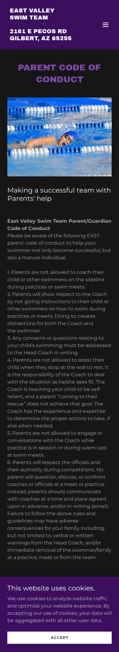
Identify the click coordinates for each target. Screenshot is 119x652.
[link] (41, 38)
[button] (105, 25)
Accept (59, 637)
